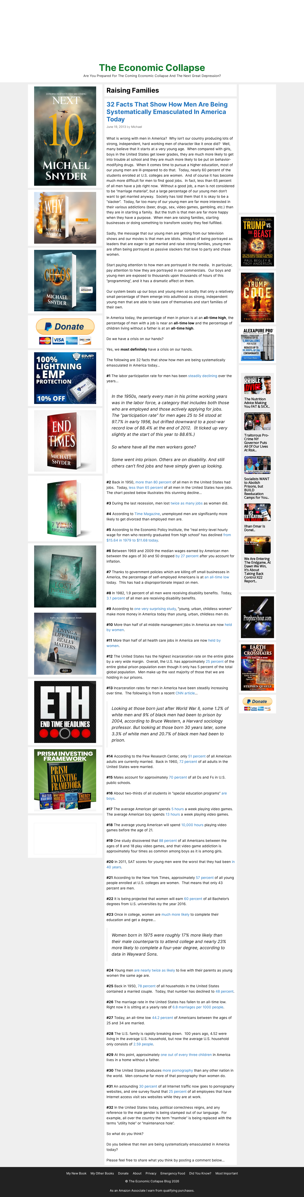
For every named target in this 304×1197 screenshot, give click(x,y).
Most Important (226, 1173)
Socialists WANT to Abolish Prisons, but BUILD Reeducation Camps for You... (256, 488)
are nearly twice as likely (154, 970)
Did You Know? (200, 1173)
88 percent (168, 841)
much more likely (175, 914)
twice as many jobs (187, 503)
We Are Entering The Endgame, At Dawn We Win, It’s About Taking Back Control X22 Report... (257, 570)
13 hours (173, 814)
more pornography (178, 1070)
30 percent (148, 1086)
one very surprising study (155, 609)
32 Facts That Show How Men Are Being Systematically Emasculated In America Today (167, 112)
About (137, 1173)
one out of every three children (186, 1055)
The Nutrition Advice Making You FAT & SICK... (257, 402)
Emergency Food (172, 1173)
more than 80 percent (153, 482)
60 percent (193, 899)
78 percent (147, 986)
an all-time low (217, 577)
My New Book (76, 1173)
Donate (123, 1173)
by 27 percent (187, 556)
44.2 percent (162, 1018)
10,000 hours (192, 825)
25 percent (215, 661)
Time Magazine (147, 514)
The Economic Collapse (152, 67)
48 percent (224, 991)
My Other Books (102, 1173)
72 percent (188, 762)
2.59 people (143, 1044)
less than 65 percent (146, 487)
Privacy (151, 1173)
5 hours (177, 809)
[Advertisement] (152, 33)
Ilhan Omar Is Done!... (254, 528)
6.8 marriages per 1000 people (197, 1007)
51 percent (197, 756)
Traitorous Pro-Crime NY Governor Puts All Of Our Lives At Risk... (256, 442)
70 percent (178, 777)
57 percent (205, 878)
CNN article (185, 693)
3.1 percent (116, 598)
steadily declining (202, 376)
